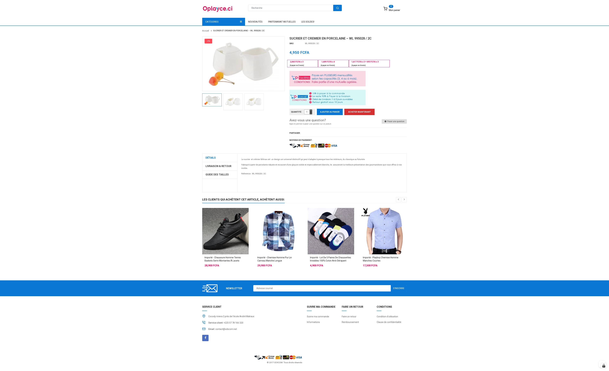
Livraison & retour (218, 166)
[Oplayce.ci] (278, 357)
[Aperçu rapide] (232, 223)
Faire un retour (349, 316)
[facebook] (205, 338)
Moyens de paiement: (300, 140)
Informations (313, 322)
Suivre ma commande (318, 316)
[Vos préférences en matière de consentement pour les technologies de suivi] (603, 365)
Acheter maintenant (359, 112)
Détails (211, 157)
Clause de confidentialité (389, 322)
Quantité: (296, 112)
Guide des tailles (217, 174)
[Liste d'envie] (225, 223)
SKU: (291, 43)
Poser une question (395, 121)
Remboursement (350, 322)
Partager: (294, 133)
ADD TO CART (352, 365)
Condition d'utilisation (387, 316)
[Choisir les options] (219, 223)
